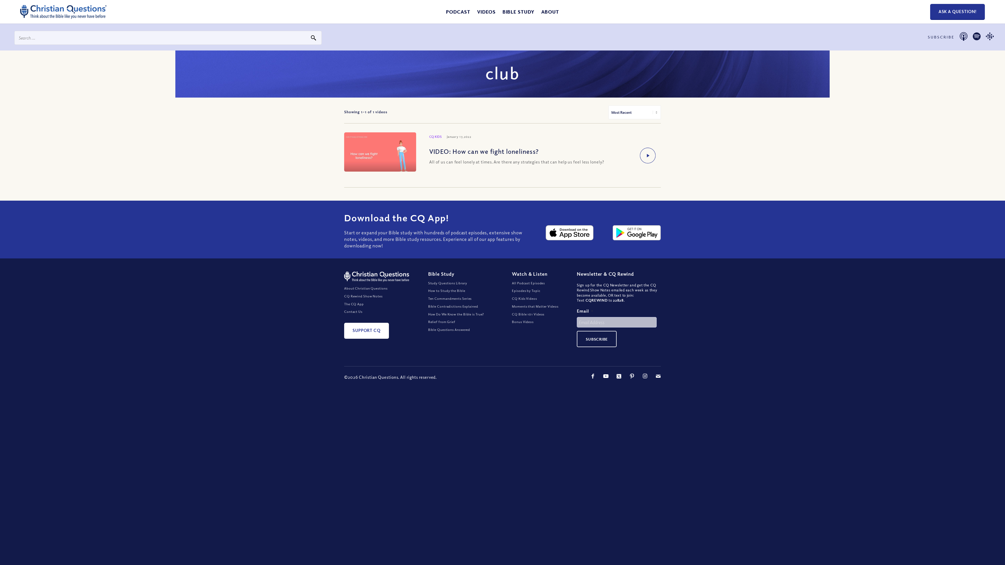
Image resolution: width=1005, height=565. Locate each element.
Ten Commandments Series (450, 298)
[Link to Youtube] (606, 376)
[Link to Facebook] (593, 376)
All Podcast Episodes (528, 283)
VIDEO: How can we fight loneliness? (484, 151)
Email (585, 311)
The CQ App (354, 304)
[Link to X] (619, 376)
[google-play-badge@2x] (637, 232)
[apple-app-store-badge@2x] (570, 232)
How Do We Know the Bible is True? (456, 314)
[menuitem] (458, 12)
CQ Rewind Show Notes (363, 296)
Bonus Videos (523, 322)
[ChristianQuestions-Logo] (63, 17)
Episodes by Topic (526, 291)
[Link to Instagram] (645, 376)
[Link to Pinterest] (632, 376)
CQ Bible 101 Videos (528, 314)
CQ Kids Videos (524, 298)
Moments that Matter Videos (535, 306)
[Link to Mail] (658, 376)
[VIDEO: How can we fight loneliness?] (380, 153)
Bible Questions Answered (449, 329)
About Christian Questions (366, 288)
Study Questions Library (447, 283)
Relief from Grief (441, 322)
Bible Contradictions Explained (453, 306)
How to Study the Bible (446, 291)
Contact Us (353, 311)
